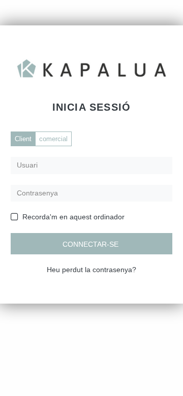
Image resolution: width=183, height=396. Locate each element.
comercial (53, 139)
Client (23, 139)
